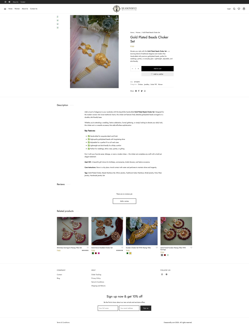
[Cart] (244, 9)
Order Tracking (96, 274)
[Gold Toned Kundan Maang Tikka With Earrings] (176, 231)
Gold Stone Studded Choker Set (102, 248)
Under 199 (154, 84)
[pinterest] (9, 2)
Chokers (140, 84)
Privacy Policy (96, 278)
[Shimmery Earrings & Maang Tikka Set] (73, 231)
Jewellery (146, 84)
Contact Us (33, 9)
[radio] (93, 253)
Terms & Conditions (97, 282)
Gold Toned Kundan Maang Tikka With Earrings (173, 249)
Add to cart (157, 68)
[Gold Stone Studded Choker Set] (107, 231)
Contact (23, 2)
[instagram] (5, 2)
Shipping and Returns (98, 286)
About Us (15, 2)
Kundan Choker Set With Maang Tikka (138, 248)
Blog (58, 278)
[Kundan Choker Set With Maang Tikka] (142, 231)
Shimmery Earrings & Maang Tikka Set (69, 248)
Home (10, 9)
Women (17, 9)
